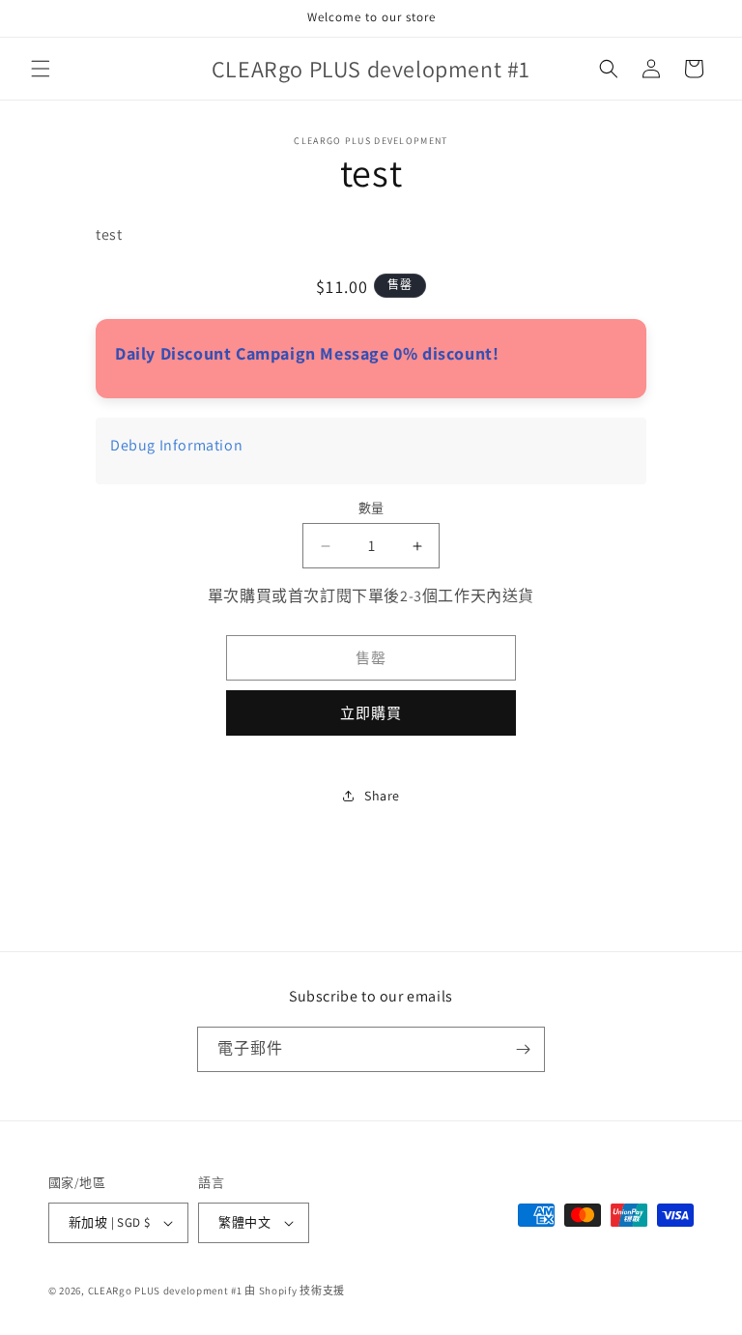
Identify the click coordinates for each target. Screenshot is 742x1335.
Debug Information (176, 445)
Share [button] (382, 795)
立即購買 (371, 713)
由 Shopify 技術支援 (294, 1290)
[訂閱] (522, 1049)
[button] (40, 68)
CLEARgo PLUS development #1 (165, 1290)
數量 (371, 508)
